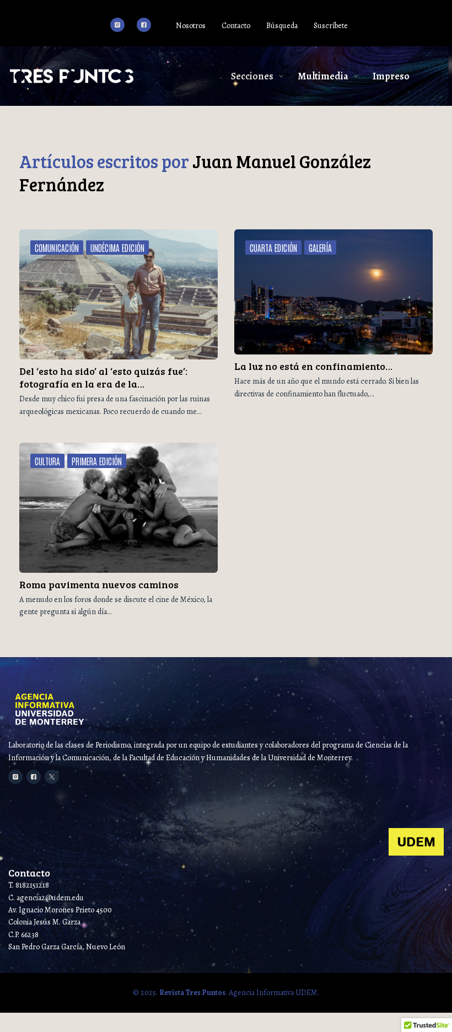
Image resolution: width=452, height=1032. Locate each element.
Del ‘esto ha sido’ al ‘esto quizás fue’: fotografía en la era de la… (103, 377)
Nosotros (191, 25)
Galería (320, 247)
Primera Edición (97, 460)
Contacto (236, 25)
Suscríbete (331, 25)
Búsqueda (282, 25)
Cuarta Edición (273, 247)
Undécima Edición (117, 247)
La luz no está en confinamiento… (313, 366)
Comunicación (57, 247)
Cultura (47, 460)
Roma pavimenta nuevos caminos (99, 584)
